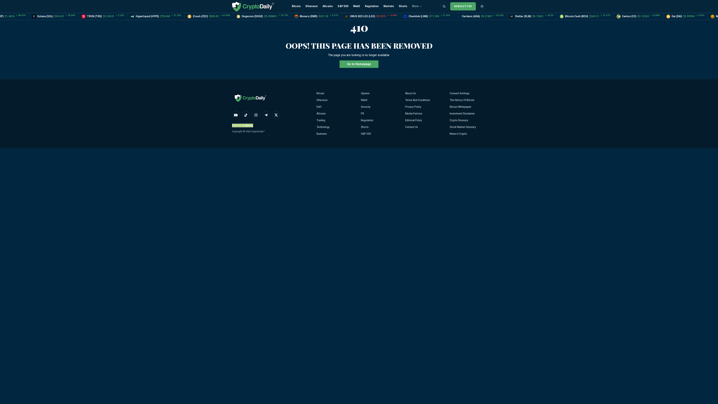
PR (362, 113)
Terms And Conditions (417, 100)
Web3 (356, 6)
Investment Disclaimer (462, 113)
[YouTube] (236, 115)
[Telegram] (266, 115)
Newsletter (463, 6)
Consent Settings (460, 93)
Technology (323, 127)
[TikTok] (246, 115)
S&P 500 (343, 6)
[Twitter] (276, 115)
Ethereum (312, 6)
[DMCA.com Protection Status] (243, 125)
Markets (388, 6)
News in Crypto (458, 133)
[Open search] (444, 6)
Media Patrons (413, 113)
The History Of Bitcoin (462, 100)
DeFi (319, 106)
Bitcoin (296, 6)
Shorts (403, 6)
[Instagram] (256, 115)
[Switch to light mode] (482, 6)
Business (322, 133)
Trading (321, 120)
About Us (410, 93)
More (415, 6)
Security (366, 106)
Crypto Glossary (459, 120)
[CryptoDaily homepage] (253, 6)
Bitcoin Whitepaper (460, 106)
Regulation (372, 6)
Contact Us (411, 127)
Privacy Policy (413, 106)
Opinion (365, 93)
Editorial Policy (413, 120)
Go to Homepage (359, 64)
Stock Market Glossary (463, 127)
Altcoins (328, 6)
